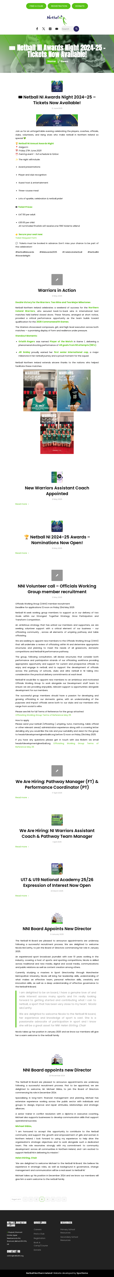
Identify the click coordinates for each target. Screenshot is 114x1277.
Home (51, 61)
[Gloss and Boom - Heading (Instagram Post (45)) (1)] (57, 477)
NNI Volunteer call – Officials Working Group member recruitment (57, 589)
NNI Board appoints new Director (57, 1070)
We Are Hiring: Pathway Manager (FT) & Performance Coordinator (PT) (57, 784)
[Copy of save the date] (57, 526)
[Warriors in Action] (57, 279)
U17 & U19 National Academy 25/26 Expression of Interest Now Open (57, 882)
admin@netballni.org (15, 1256)
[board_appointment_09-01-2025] (57, 918)
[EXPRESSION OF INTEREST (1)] (57, 869)
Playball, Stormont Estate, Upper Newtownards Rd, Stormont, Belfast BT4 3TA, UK (17, 1238)
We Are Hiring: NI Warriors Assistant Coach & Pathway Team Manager (57, 833)
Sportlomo (82, 1273)
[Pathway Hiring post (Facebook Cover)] (57, 820)
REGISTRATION (59, 6)
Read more (21, 503)
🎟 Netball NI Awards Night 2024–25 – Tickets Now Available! (57, 100)
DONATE (80, 6)
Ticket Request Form (26, 237)
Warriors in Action (57, 290)
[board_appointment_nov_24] (57, 1059)
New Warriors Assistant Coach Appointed (57, 491)
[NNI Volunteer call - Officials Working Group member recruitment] (57, 575)
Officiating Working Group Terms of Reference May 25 (43, 715)
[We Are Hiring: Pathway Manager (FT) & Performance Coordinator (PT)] (57, 770)
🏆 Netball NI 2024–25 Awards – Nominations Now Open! (57, 540)
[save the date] (57, 86)
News (64, 61)
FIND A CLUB (36, 6)
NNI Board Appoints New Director (57, 929)
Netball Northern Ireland (39, 1273)
